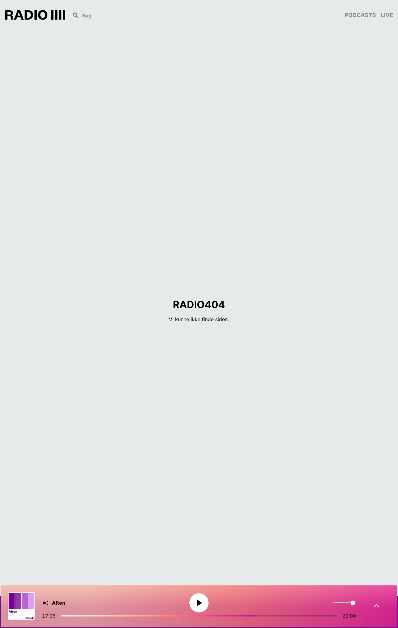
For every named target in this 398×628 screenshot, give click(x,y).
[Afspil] (198, 603)
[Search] (205, 15)
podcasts (360, 15)
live (387, 15)
